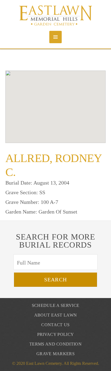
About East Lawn (55, 315)
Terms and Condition (55, 344)
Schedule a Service (55, 305)
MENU (55, 37)
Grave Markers (55, 353)
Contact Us (55, 324)
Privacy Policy (55, 334)
